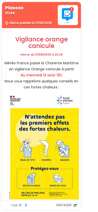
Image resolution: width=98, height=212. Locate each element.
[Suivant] (26, 205)
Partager (64, 205)
